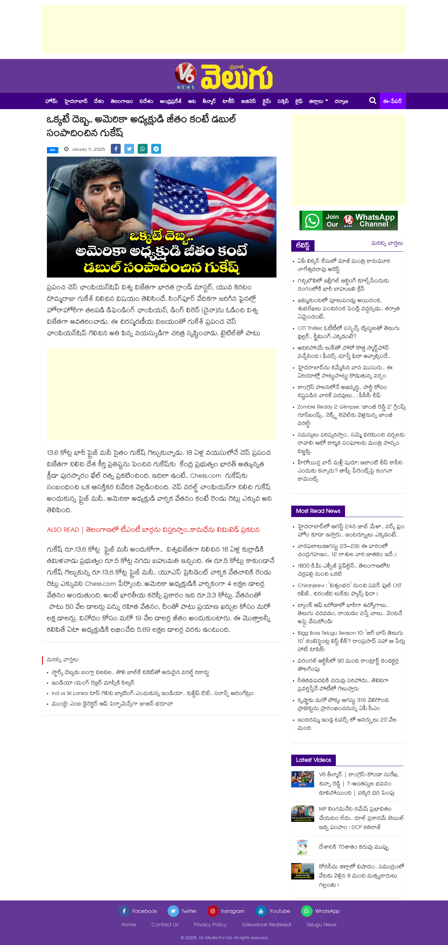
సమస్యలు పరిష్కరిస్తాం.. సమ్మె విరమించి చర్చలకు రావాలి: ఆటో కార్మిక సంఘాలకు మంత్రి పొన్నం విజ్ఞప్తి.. (351, 444)
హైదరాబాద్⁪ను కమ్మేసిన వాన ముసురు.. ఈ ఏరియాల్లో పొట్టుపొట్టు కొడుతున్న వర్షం (345, 372)
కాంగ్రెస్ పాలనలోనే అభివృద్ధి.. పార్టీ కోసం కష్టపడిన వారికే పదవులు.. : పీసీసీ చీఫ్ (342, 392)
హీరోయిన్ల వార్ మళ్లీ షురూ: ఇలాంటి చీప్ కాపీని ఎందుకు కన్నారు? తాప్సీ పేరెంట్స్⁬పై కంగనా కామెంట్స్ (350, 472)
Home (129, 925)
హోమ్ (51, 102)
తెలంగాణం (122, 102)
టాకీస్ (229, 102)
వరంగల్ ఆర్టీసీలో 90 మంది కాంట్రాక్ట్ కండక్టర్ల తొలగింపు (348, 666)
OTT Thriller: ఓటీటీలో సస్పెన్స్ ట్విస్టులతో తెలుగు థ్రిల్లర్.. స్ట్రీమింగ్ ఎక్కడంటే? (349, 333)
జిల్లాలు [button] (316, 102)
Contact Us (165, 925)
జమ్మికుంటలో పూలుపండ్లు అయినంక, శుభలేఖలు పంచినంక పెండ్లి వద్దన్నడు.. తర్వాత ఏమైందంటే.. (349, 309)
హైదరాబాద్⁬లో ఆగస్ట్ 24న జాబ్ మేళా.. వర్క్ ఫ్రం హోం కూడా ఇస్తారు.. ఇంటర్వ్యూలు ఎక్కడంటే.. (351, 531)
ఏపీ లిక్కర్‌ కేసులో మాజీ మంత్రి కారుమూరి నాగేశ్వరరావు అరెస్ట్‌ (344, 266)
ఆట (192, 102)
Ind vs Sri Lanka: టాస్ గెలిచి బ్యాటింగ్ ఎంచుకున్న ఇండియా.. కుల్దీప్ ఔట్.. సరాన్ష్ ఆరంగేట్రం (153, 694)
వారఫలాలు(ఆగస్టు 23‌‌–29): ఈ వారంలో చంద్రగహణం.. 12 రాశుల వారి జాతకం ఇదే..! (347, 551)
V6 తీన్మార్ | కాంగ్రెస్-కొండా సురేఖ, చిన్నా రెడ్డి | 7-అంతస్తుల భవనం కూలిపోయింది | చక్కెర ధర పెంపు (359, 785)
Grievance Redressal (266, 925)
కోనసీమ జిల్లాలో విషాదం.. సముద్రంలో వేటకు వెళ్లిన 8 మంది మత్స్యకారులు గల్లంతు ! (361, 877)
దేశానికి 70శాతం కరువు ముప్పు (354, 848)
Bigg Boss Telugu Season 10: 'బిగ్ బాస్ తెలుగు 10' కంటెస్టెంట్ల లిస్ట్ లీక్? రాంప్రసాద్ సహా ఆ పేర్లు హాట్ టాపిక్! (351, 642)
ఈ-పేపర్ (392, 102)
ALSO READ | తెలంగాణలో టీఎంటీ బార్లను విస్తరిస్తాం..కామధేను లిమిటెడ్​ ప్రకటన (153, 531)
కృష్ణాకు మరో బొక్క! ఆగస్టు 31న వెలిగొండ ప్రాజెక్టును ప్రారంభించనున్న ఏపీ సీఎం (343, 705)
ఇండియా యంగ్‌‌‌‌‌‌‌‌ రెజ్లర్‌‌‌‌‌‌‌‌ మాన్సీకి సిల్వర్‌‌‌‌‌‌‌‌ (93, 683)
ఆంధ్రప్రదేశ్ (171, 102)
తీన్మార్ (209, 102)
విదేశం (146, 102)
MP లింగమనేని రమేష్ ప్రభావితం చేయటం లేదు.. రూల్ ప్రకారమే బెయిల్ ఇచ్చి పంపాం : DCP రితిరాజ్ (361, 819)
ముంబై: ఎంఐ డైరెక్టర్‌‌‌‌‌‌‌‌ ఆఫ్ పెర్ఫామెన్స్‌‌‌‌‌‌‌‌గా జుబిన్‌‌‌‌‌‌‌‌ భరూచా (112, 704)
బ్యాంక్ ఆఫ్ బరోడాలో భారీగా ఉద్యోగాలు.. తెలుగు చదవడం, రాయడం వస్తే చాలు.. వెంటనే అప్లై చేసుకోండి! (350, 614)
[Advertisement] (224, 29)
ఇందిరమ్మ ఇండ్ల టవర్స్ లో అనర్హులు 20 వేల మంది (347, 725)
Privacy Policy (210, 925)
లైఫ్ (299, 102)
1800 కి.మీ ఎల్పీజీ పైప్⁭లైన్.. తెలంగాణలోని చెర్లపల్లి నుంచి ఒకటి (344, 571)
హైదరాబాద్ (76, 102)
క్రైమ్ (267, 102)
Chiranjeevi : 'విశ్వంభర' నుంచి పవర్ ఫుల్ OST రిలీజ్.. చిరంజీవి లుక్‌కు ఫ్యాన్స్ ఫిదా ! (349, 590)
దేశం (99, 102)
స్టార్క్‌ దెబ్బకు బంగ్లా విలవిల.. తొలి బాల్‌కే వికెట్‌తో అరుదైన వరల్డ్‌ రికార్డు (130, 673)
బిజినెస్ (248, 102)
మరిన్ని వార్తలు (387, 244)
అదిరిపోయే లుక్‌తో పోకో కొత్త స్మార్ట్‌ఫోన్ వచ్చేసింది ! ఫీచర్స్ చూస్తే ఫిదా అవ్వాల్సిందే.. (344, 353)
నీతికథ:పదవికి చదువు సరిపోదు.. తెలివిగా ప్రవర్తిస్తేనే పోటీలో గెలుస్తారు (343, 685)
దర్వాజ (341, 102)
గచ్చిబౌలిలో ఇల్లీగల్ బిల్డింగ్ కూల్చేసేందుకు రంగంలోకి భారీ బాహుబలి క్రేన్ (343, 286)
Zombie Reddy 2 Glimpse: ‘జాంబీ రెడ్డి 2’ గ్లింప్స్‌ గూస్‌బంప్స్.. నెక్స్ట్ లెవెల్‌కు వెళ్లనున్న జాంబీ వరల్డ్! (352, 416)
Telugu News (321, 925)
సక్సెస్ (283, 102)
